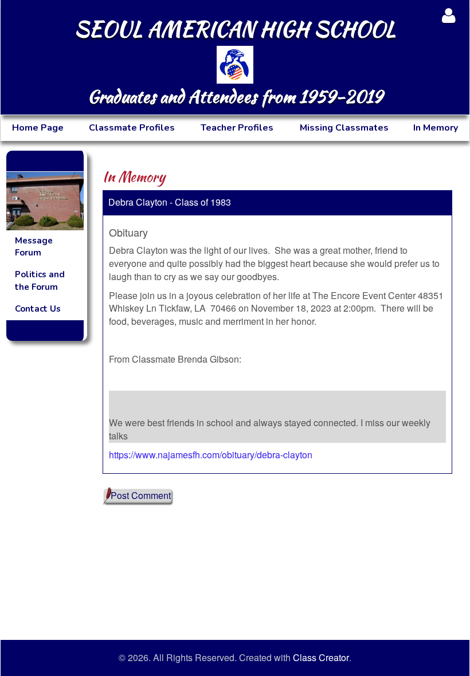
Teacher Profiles (237, 127)
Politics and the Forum (40, 280)
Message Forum (34, 246)
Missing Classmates (344, 127)
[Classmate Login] (448, 15)
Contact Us (38, 309)
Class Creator (321, 657)
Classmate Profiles (132, 127)
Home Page (38, 127)
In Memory (435, 127)
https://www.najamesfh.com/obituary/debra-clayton (210, 454)
